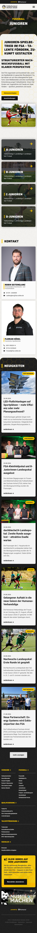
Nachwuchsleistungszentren (9, 834)
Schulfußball (22, 795)
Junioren (21, 785)
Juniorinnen (22, 788)
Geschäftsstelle (5, 778)
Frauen (21, 783)
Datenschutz (21, 922)
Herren (20, 781)
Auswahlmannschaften (7, 829)
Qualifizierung (8, 803)
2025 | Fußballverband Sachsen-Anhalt (18, 920)
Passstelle (21, 776)
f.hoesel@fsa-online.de (13, 351)
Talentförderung (9, 821)
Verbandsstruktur (6, 776)
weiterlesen (7, 429)
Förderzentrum (5, 832)
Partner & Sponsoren (7, 783)
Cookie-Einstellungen (11, 922)
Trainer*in (4, 808)
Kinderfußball (22, 790)
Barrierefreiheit (18, 924)
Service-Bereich (5, 788)
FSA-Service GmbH (6, 785)
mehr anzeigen (18, 755)
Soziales (5, 842)
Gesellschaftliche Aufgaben (8, 850)
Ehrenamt (4, 848)
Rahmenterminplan (10, 93)
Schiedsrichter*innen (24, 797)
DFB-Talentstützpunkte (7, 836)
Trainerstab (4, 827)
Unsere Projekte (5, 781)
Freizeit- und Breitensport (26, 793)
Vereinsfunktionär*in (7, 811)
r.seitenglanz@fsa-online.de (15, 295)
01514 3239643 (11, 348)
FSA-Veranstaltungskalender (9, 813)
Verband (5, 770)
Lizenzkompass (5, 816)
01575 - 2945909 (11, 293)
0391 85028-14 (11, 345)
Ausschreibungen (9, 98)
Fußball (18, 19)
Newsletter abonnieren (15, 882)
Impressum (29, 922)
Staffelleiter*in (22, 778)
